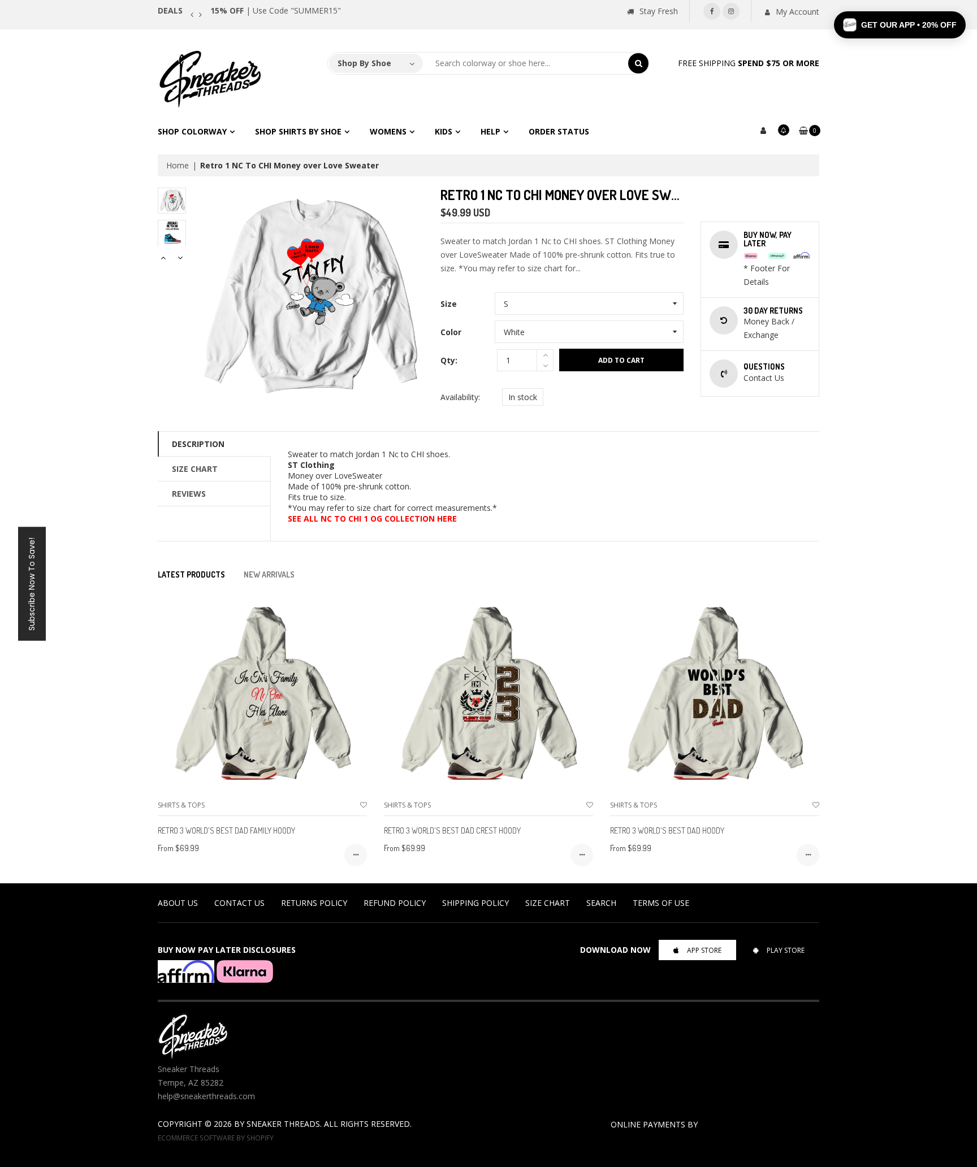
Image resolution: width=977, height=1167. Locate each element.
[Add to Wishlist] (363, 805)
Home (177, 165)
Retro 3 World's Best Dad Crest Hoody (452, 830)
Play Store (786, 950)
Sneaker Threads (283, 1123)
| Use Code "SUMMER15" (275, 10)
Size (448, 303)
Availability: (460, 397)
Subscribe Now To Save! (31, 583)
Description (198, 444)
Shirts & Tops (181, 805)
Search (601, 902)
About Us (178, 902)
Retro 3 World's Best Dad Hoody (667, 830)
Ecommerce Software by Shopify (216, 1137)
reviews (189, 493)
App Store (704, 950)
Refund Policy (395, 902)
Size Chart (195, 468)
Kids (443, 131)
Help (490, 131)
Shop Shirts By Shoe (298, 131)
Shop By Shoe (364, 63)
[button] (900, 24)
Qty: (448, 360)
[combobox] (526, 63)
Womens (388, 131)
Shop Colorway (192, 131)
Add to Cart (621, 360)
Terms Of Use (661, 902)
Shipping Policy (475, 902)
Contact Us (239, 902)
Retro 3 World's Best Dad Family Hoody (226, 830)
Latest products (191, 574)
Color (450, 332)
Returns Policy (314, 902)
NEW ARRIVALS (269, 574)
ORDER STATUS (559, 131)
